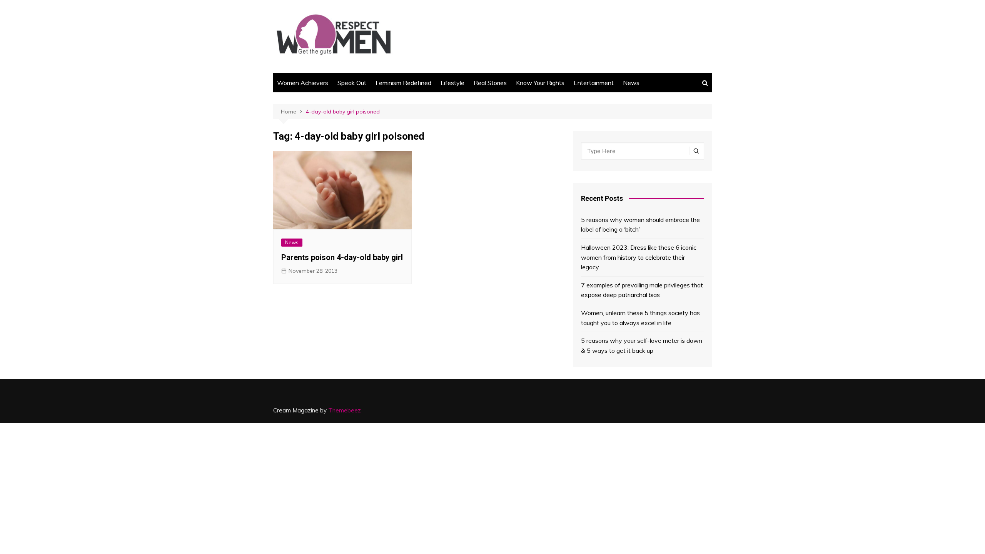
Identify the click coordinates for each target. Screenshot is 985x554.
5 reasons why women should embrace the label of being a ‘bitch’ (640, 225)
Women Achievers (302, 83)
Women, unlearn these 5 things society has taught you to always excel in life (640, 318)
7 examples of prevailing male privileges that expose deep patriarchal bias (642, 290)
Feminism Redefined (403, 83)
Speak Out (351, 83)
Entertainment (594, 83)
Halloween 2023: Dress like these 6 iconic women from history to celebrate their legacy (638, 257)
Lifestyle (452, 83)
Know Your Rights (540, 83)
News (631, 83)
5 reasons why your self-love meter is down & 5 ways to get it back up (641, 345)
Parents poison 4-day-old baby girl (342, 257)
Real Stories (490, 83)
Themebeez (344, 410)
